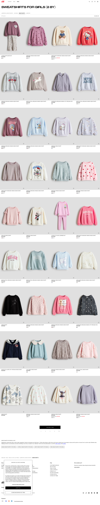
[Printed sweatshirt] (62, 126)
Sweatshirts (35, 457)
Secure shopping (54, 472)
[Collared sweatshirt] (37, 350)
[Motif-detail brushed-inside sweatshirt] (37, 81)
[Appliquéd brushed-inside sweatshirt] (87, 260)
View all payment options (18, 501)
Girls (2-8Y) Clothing (14, 457)
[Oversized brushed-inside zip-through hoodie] (62, 81)
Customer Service (54, 465)
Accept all (18, 487)
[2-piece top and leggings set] (62, 216)
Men (14, 1)
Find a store (53, 468)
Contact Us (53, 471)
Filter (95, 16)
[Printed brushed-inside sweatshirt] (87, 36)
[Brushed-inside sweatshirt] (37, 36)
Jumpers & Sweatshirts (25, 457)
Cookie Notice (53, 474)
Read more (77, 467)
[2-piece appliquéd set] (12, 36)
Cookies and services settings (18, 492)
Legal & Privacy (54, 469)
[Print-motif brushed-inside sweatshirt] (62, 36)
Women (9, 1)
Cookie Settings (54, 475)
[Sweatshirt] (12, 305)
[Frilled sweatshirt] (12, 216)
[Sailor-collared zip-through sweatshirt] (12, 350)
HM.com (3, 457)
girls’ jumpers (58, 443)
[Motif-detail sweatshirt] (87, 350)
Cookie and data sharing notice (18, 484)
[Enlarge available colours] (2, 58)
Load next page (50, 427)
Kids (18, 1)
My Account (53, 466)
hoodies (64, 443)
